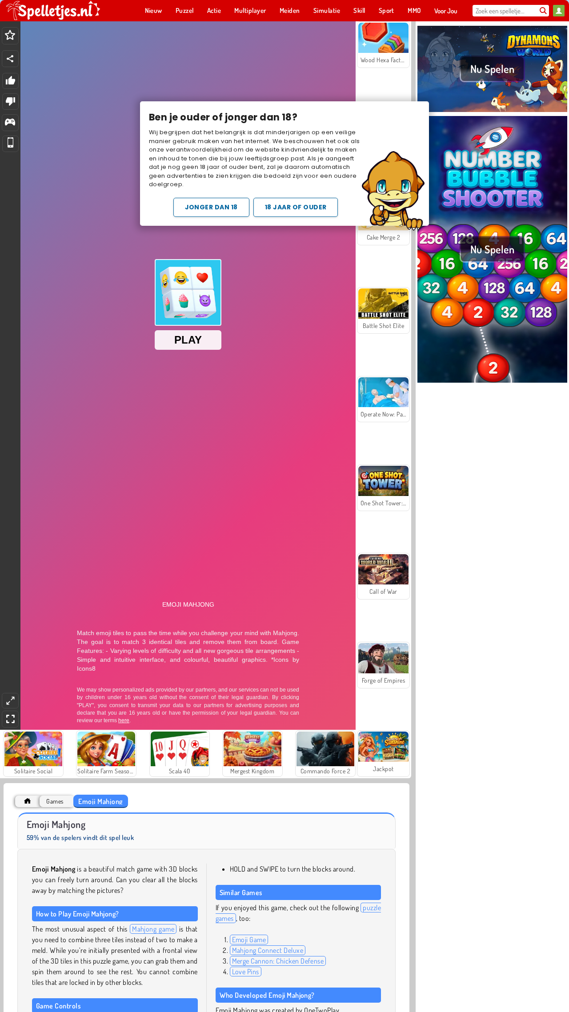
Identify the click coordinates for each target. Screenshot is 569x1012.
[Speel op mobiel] (10, 144)
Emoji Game (249, 939)
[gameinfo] (10, 123)
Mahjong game (153, 928)
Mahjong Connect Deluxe (268, 950)
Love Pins (245, 971)
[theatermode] (10, 700)
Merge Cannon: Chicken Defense (278, 960)
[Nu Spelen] (492, 110)
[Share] (10, 58)
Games (54, 801)
